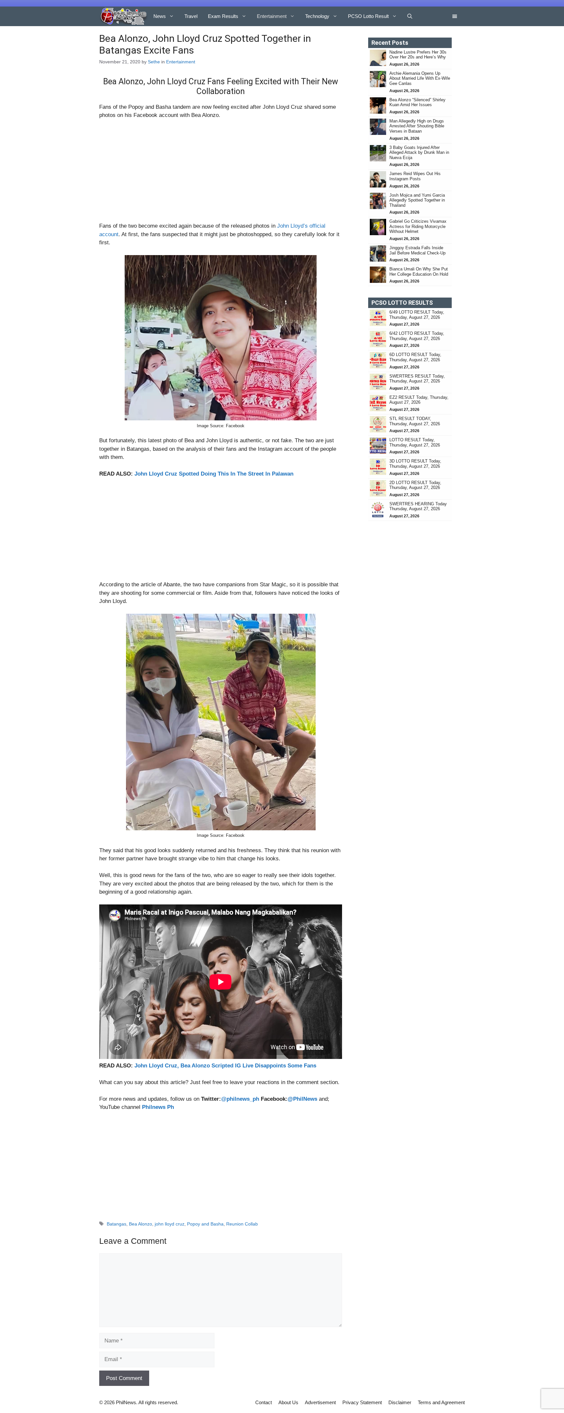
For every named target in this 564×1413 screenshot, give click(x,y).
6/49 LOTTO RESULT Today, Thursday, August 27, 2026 (416, 315)
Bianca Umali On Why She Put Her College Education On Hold (418, 272)
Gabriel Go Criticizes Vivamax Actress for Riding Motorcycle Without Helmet (417, 226)
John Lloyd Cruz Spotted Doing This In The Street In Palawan (213, 474)
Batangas (116, 1223)
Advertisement (320, 1402)
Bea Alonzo (140, 1223)
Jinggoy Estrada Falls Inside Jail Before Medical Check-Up (417, 250)
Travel (190, 16)
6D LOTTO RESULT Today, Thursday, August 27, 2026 (415, 357)
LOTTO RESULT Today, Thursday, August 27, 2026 (414, 442)
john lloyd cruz (169, 1223)
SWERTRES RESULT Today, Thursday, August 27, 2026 (417, 379)
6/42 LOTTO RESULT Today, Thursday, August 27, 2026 (416, 336)
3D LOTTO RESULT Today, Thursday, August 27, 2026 (415, 464)
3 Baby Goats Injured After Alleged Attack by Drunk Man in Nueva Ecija (419, 152)
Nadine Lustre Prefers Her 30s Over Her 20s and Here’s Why (417, 55)
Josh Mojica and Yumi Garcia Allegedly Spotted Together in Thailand (417, 200)
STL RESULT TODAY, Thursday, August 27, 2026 (414, 421)
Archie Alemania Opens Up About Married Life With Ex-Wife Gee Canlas (419, 78)
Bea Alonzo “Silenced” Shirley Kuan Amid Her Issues (417, 102)
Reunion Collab (242, 1223)
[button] (409, 16)
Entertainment (272, 16)
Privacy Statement (362, 1402)
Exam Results (223, 16)
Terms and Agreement (441, 1402)
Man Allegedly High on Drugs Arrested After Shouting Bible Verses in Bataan (416, 126)
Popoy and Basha (205, 1223)
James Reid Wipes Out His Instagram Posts (415, 176)
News (159, 16)
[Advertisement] (220, 173)
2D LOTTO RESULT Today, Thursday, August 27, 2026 (415, 485)
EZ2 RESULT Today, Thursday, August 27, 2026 (418, 400)
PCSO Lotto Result (368, 16)
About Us (288, 1402)
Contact (263, 1402)
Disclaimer (399, 1402)
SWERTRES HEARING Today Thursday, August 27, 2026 (418, 506)
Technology (317, 16)
